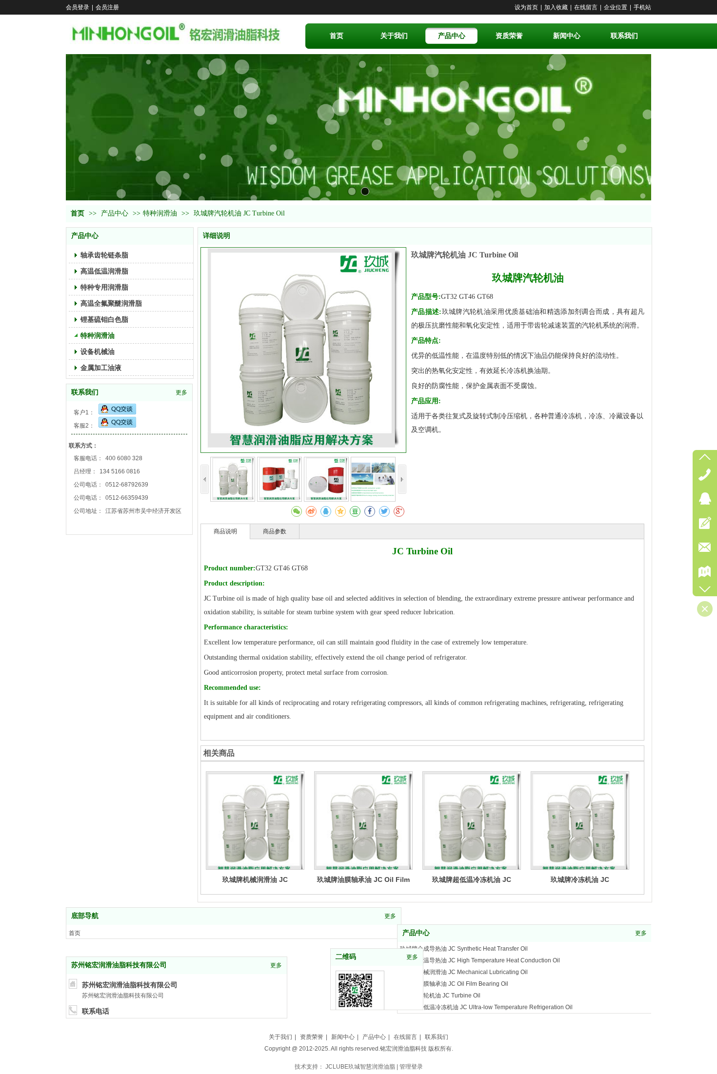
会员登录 (77, 7)
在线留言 (586, 7)
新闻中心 (343, 1037)
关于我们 (280, 1037)
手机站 (642, 7)
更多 (181, 392)
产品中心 (115, 213)
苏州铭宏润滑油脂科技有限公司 (119, 965)
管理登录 (411, 1066)
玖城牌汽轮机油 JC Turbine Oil (440, 968)
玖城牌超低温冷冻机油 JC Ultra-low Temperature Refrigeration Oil (486, 979)
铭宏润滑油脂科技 (403, 1048)
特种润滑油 (160, 213)
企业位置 (615, 7)
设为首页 (526, 7)
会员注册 (107, 7)
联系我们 (85, 392)
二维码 (346, 956)
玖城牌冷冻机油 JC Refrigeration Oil (447, 991)
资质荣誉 (311, 1037)
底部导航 (85, 915)
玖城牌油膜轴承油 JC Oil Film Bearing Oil (454, 956)
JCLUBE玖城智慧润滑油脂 (360, 1066)
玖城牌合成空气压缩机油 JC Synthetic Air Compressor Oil (475, 1003)
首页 (77, 213)
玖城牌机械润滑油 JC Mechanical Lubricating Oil (464, 944)
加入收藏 (556, 7)
